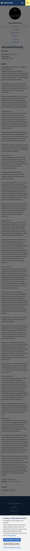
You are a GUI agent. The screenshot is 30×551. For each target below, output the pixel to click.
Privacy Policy (12, 535)
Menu (27, 3)
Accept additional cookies (12, 539)
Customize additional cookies (12, 547)
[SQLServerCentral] (1, 3)
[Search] (22, 3)
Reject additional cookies (11, 544)
